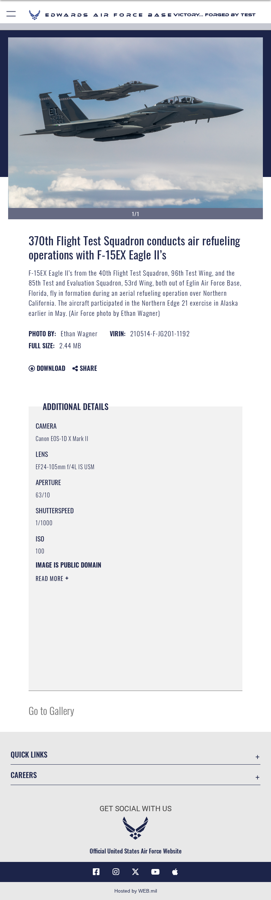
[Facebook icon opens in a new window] (96, 872)
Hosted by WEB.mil (135, 891)
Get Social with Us (135, 808)
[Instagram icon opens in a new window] (115, 872)
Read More (50, 578)
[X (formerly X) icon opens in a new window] (135, 872)
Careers (24, 774)
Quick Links (29, 754)
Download (50, 368)
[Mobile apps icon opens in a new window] (175, 872)
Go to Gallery (51, 710)
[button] (11, 15)
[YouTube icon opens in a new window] (155, 872)
